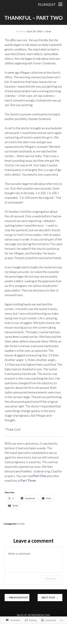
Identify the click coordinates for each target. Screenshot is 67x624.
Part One (39, 476)
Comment (50, 578)
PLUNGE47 (46, 4)
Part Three (28, 480)
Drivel (21, 523)
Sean (48, 31)
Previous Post (17, 597)
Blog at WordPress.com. (33, 615)
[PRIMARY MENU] (60, 4)
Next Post (50, 597)
